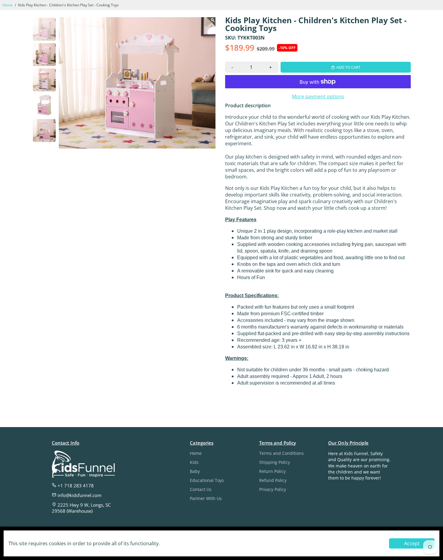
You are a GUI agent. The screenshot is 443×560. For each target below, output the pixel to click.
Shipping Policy (274, 462)
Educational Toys (207, 480)
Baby (195, 471)
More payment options (318, 96)
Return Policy (272, 471)
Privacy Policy (272, 489)
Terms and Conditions (281, 453)
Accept (411, 543)
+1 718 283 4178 (75, 486)
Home (7, 5)
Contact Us (201, 489)
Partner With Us (206, 498)
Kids (194, 462)
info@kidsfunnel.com (79, 495)
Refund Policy (273, 480)
